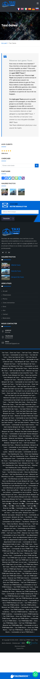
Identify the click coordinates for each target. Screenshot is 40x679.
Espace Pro (20, 648)
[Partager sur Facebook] (6, 252)
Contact (5, 314)
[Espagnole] (29, 9)
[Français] (18, 9)
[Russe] (37, 9)
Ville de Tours (15, 265)
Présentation (7, 295)
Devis (4, 306)
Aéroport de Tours (17, 277)
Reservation (6, 318)
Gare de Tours (16, 271)
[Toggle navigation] (38, 4)
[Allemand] (33, 9)
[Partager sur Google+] (9, 252)
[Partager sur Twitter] (3, 252)
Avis (4, 310)
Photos (5, 299)
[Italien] (25, 9)
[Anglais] (22, 9)
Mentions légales (20, 646)
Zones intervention (9, 303)
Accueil (4, 43)
